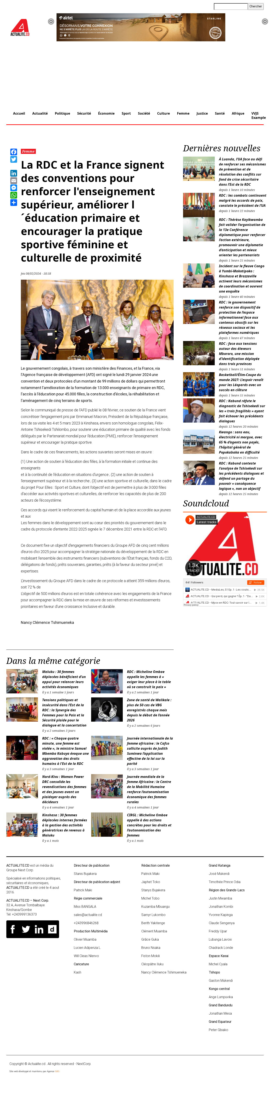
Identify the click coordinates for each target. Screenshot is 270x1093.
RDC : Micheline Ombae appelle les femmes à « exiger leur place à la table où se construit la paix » (149, 679)
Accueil (19, 113)
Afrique (238, 113)
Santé (220, 113)
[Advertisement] (135, 73)
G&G (57, 1071)
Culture (163, 113)
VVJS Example (258, 115)
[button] (51, 21)
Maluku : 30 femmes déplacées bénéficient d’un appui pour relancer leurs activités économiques (64, 679)
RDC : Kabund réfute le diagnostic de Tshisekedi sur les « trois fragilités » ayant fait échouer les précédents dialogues (242, 411)
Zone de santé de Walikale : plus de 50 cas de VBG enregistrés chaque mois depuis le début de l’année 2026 (149, 710)
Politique (62, 113)
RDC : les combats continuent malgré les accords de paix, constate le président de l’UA (242, 200)
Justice (202, 113)
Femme (183, 113)
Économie (106, 113)
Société (144, 113)
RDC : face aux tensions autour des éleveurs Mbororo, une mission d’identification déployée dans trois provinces (239, 353)
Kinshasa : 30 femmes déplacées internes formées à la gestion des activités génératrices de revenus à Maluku (64, 825)
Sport (126, 113)
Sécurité (84, 113)
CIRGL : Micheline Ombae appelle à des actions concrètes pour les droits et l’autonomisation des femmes (149, 825)
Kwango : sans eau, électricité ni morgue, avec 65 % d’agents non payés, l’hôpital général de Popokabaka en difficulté (240, 442)
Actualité (40, 113)
